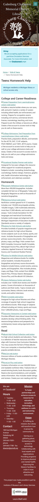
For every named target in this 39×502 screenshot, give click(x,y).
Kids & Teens (15, 72)
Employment (17, 62)
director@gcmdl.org (10, 448)
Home (5, 72)
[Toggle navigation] (35, 4)
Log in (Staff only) (20, 499)
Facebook (10, 389)
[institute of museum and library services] (19, 491)
